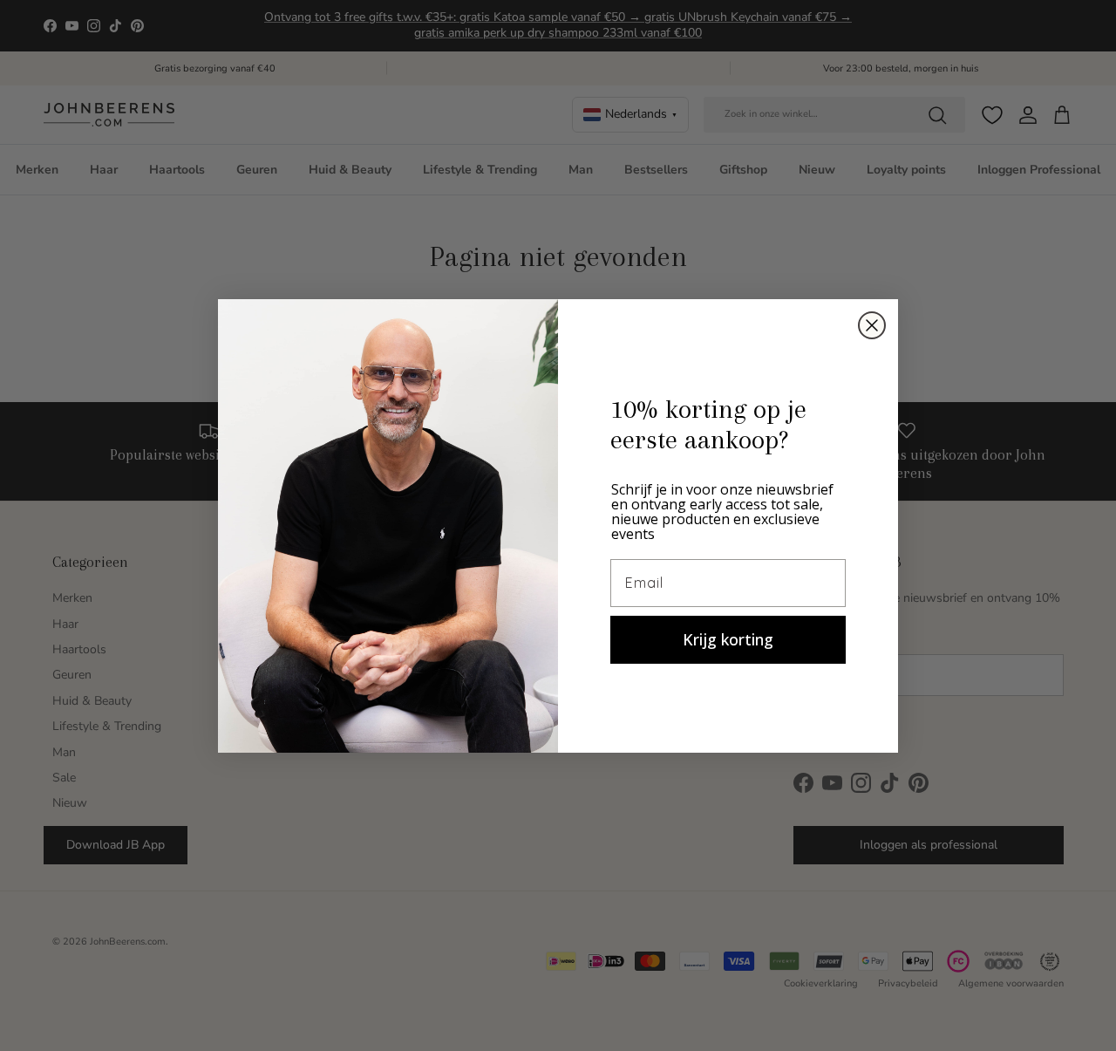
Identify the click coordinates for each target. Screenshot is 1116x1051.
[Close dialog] (872, 325)
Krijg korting (728, 639)
